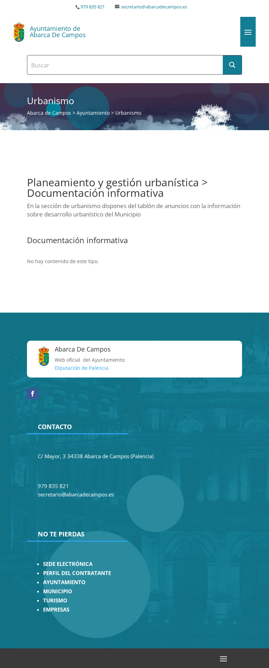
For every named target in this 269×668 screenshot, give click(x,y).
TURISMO (55, 600)
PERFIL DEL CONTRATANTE (77, 573)
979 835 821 (93, 7)
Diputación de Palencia (82, 368)
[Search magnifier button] (232, 64)
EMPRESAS (56, 609)
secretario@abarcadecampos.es (154, 7)
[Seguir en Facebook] (32, 393)
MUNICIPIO (57, 591)
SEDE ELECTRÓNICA (67, 564)
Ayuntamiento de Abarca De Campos (58, 31)
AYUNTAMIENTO (64, 582)
